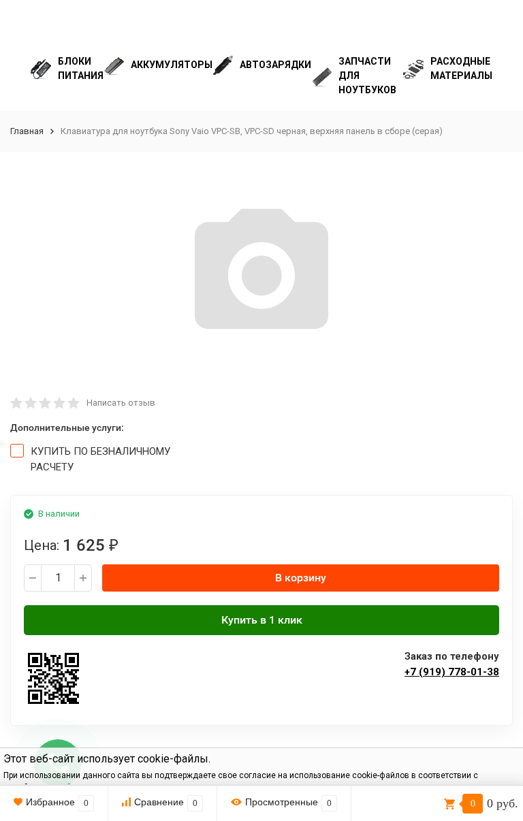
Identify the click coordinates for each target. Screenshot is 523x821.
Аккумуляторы (171, 64)
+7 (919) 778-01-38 (452, 672)
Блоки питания (81, 68)
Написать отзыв (120, 403)
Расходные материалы (461, 68)
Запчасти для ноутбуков (367, 75)
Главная (27, 131)
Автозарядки (275, 64)
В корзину (300, 577)
